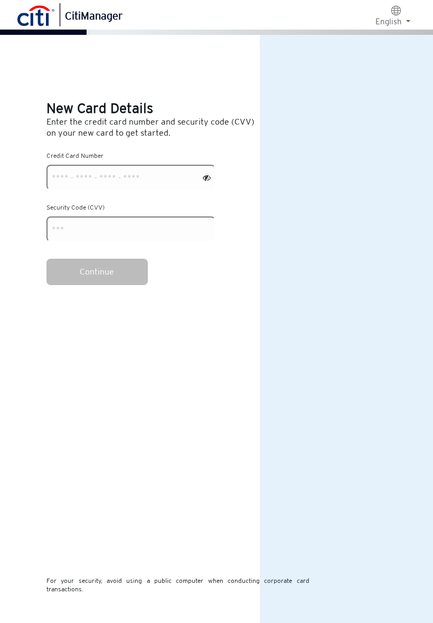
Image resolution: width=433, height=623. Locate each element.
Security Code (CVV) (75, 207)
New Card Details (99, 108)
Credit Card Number (74, 155)
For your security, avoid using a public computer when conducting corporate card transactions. (177, 585)
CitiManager (94, 16)
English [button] (389, 21)
